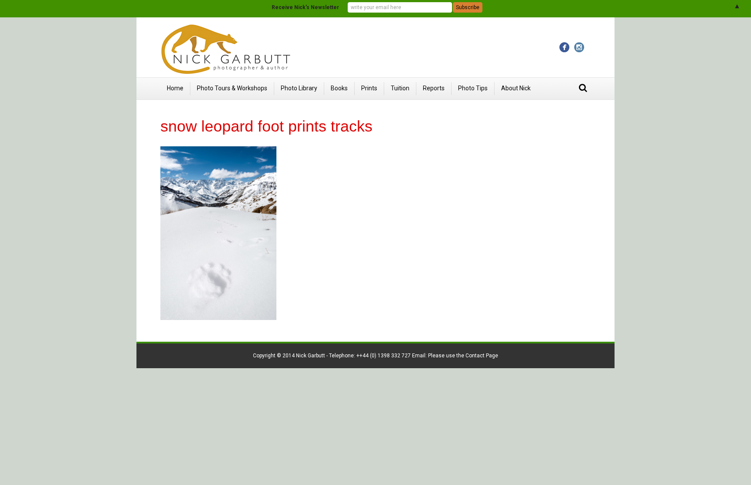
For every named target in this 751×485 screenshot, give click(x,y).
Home (175, 88)
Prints (369, 88)
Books (339, 88)
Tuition (400, 88)
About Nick (516, 88)
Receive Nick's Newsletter (305, 7)
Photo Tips (473, 88)
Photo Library (299, 88)
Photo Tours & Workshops (232, 88)
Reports (434, 88)
